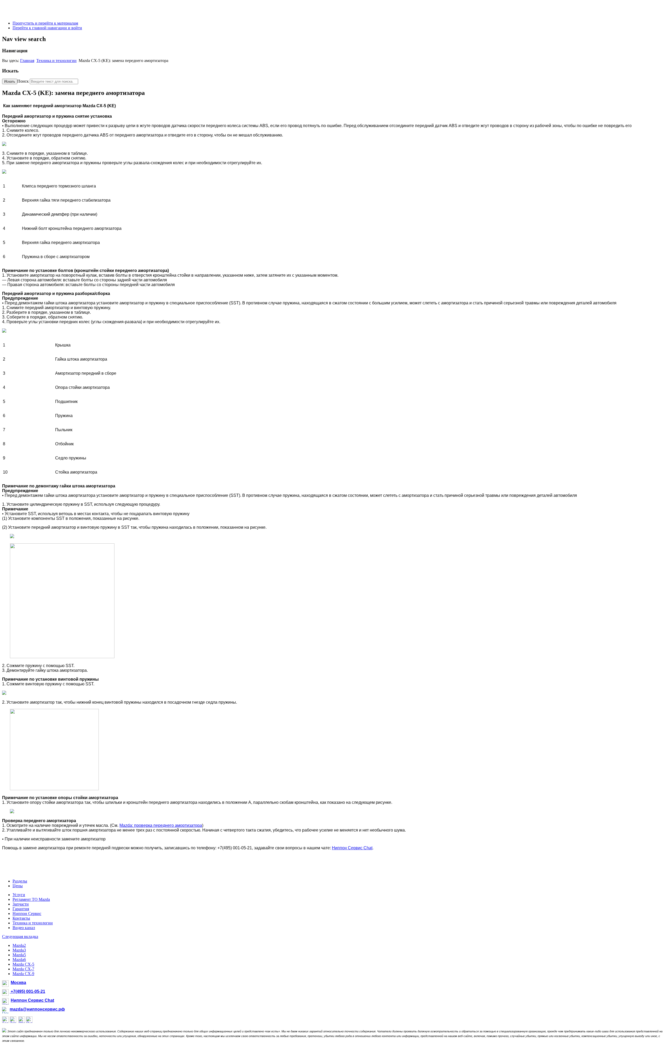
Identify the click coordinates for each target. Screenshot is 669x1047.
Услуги (19, 894)
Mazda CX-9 (23, 973)
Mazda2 (19, 945)
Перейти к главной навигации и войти (47, 28)
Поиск (23, 81)
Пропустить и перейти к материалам (45, 23)
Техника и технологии (56, 60)
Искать (9, 81)
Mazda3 (19, 950)
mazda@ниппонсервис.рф (37, 1009)
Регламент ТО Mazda (31, 899)
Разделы (20, 881)
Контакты (21, 918)
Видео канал (24, 927)
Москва (18, 982)
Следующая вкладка (20, 936)
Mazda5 (19, 955)
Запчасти (21, 904)
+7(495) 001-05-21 (27, 991)
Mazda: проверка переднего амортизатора (160, 825)
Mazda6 (19, 959)
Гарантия (21, 909)
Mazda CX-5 (23, 964)
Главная (27, 60)
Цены (18, 886)
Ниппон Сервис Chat (352, 848)
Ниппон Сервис (27, 913)
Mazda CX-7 (23, 969)
